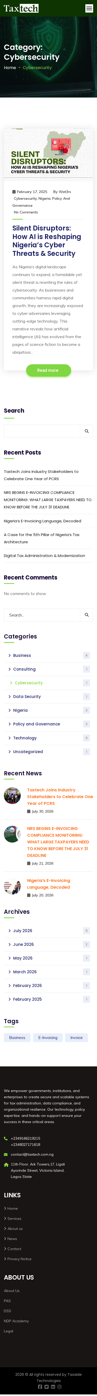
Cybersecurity (25, 198)
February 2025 (50, 999)
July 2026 (50, 930)
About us (15, 1228)
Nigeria (44, 198)
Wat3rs (65, 191)
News (12, 1238)
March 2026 (50, 972)
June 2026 (50, 944)
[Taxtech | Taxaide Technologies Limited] (21, 8)
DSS (7, 1311)
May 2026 (50, 958)
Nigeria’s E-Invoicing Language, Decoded (42, 521)
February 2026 (50, 985)
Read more (48, 370)
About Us (12, 1290)
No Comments (26, 212)
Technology (50, 738)
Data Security (50, 696)
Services (14, 1218)
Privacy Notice (20, 1259)
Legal (8, 1331)
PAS (7, 1300)
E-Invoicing (47, 1037)
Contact (14, 1248)
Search (14, 411)
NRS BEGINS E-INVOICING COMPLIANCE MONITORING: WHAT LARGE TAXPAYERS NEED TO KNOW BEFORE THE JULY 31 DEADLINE (48, 500)
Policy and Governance (50, 724)
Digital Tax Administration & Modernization (44, 555)
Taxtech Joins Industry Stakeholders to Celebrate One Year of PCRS (41, 475)
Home (10, 68)
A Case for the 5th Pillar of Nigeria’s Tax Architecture (41, 538)
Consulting (50, 669)
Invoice (76, 1037)
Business (50, 655)
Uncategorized (50, 751)
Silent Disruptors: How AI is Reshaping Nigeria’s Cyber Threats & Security (46, 241)
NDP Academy (16, 1321)
